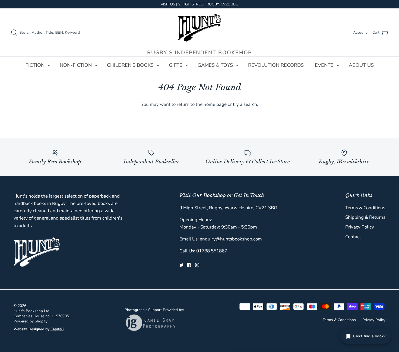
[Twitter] (181, 265)
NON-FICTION (76, 65)
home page (215, 104)
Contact (353, 237)
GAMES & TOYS (215, 65)
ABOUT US (361, 65)
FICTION (35, 65)
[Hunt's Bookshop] (199, 28)
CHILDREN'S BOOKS (130, 65)
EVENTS (324, 65)
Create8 (57, 329)
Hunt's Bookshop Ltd (31, 310)
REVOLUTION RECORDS (276, 65)
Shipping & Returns (365, 217)
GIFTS (175, 65)
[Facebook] (189, 265)
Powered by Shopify (30, 321)
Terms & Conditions (365, 208)
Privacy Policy (359, 227)
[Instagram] (197, 265)
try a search (245, 104)
